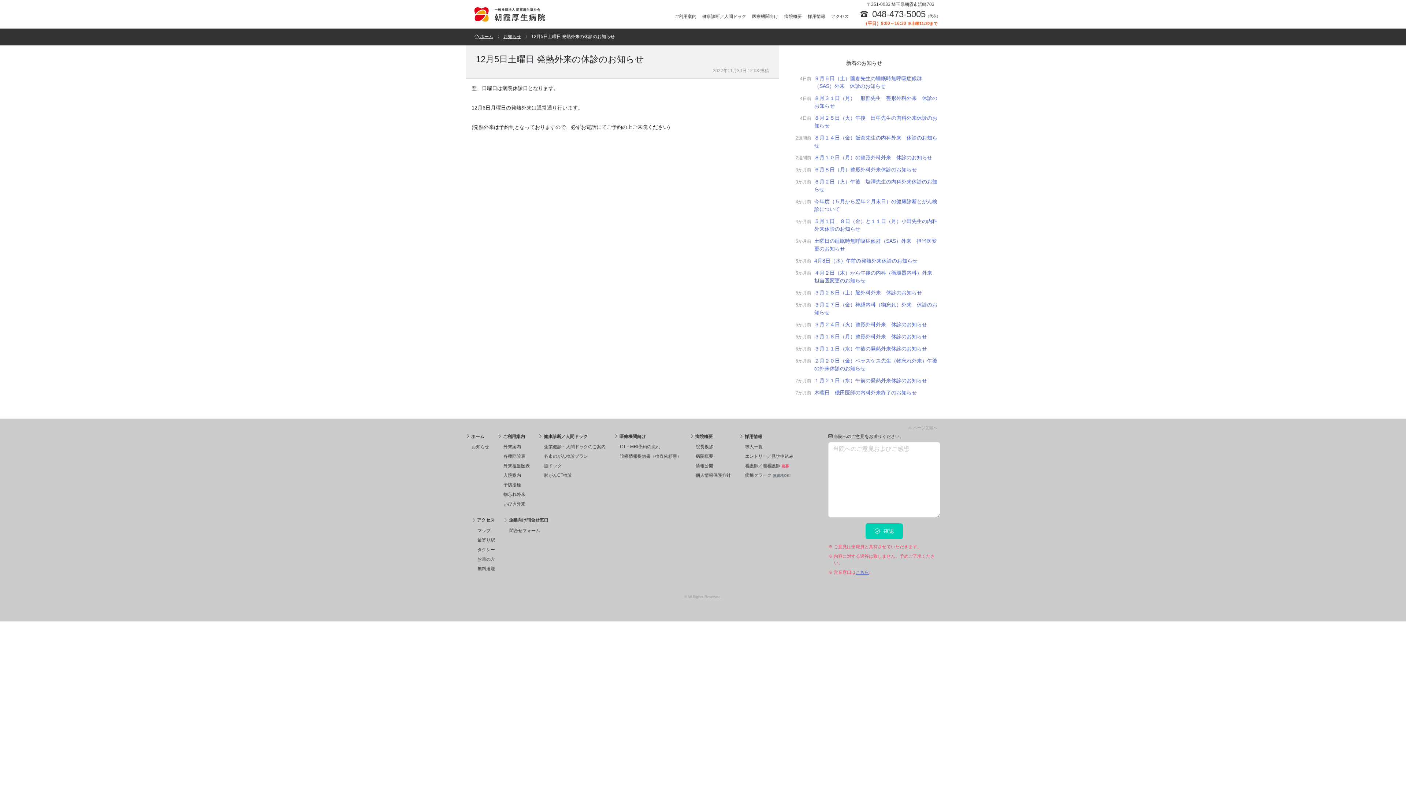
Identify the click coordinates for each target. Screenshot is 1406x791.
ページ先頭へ (924, 428)
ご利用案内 (685, 16)
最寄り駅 (486, 540)
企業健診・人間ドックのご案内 (575, 446)
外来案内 (512, 446)
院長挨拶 (704, 446)
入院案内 (512, 475)
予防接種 (512, 484)
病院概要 (793, 16)
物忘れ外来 (514, 494)
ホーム (477, 436)
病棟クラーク (768, 475)
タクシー (486, 549)
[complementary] (864, 232)
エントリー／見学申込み (769, 456)
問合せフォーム (524, 530)
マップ (484, 530)
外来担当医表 (516, 465)
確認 (888, 531)
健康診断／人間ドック (724, 16)
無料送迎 (486, 568)
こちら (862, 572)
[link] (703, 426)
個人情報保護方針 (713, 475)
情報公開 (704, 465)
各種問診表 (514, 456)
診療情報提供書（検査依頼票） (650, 456)
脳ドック (553, 465)
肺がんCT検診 (558, 475)
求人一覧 (754, 446)
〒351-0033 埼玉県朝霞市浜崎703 (900, 4)
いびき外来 (514, 503)
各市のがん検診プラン (566, 456)
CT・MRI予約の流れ (640, 446)
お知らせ (480, 446)
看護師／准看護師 (767, 465)
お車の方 (486, 559)
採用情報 (816, 16)
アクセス (840, 16)
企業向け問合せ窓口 (528, 520)
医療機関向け (765, 16)
